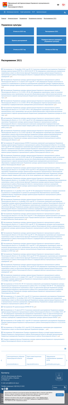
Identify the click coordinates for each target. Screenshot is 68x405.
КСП (33, 12)
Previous (1, 360)
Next (67, 360)
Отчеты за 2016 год (52, 49)
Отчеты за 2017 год (19, 49)
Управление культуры (35, 18)
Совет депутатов (25, 12)
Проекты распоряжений (19, 40)
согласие (29, 397)
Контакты (5, 372)
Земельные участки (13, 12)
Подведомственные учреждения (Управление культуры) (51, 40)
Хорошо (60, 395)
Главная (3, 18)
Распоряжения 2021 (50, 18)
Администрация (41, 12)
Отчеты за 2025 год (19, 31)
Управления (23, 18)
